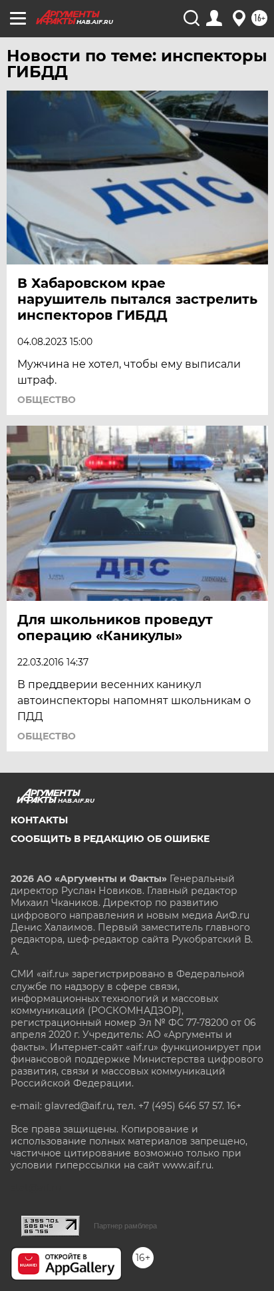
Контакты (39, 820)
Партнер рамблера (125, 1226)
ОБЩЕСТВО (46, 399)
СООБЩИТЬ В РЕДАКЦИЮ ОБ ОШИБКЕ (110, 839)
